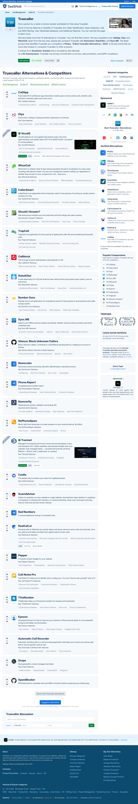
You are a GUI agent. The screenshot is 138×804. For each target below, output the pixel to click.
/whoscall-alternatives (13, 163)
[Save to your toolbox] (10, 29)
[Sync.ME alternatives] (13, 320)
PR (14, 383)
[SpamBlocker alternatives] (13, 680)
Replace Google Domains (114, 777)
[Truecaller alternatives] (10, 22)
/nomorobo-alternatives (14, 360)
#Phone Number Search (39, 84)
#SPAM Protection (58, 84)
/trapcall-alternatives (12, 228)
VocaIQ (117, 387)
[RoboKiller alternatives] (13, 276)
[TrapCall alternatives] (13, 231)
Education (124, 792)
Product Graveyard (111, 770)
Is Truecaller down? (118, 369)
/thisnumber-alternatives (14, 595)
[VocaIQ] (13, 134)
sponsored (124, 740)
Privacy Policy (17, 798)
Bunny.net (48, 798)
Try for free (22, 156)
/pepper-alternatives (12, 553)
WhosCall (22, 41)
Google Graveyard (111, 773)
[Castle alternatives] (13, 475)
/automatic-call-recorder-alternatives (19, 636)
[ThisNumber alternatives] (13, 598)
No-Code (9, 789)
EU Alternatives (110, 780)
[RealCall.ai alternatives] (13, 526)
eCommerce (55, 792)
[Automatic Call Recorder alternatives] (13, 639)
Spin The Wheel (72, 798)
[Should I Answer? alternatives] (13, 212)
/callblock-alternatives (13, 254)
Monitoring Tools (103, 792)
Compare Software (77, 759)
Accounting (44, 792)
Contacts (23, 773)
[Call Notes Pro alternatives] (13, 575)
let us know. (128, 357)
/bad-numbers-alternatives (15, 509)
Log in (8, 725)
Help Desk (12, 792)
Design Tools (35, 789)
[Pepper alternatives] (13, 556)
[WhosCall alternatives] (13, 166)
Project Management (86, 792)
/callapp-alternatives (12, 90)
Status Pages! (75, 766)
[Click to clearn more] (69, 739)
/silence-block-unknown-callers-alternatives (22, 339)
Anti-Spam (107, 77)
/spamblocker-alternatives (15, 677)
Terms (27, 798)
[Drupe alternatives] (13, 661)
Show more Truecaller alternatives (50, 694)
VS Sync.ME (111, 278)
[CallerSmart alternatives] (13, 190)
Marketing (34, 792)
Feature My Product (109, 6)
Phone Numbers (128, 85)
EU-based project (31, 54)
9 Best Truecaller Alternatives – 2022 (90, 44)
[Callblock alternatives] (13, 257)
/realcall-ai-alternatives (13, 523)
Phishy (67, 44)
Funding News (75, 770)
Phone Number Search (111, 85)
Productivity (23, 792)
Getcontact (89, 41)
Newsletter (74, 777)
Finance (115, 792)
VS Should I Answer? (114, 299)
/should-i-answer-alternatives (16, 209)
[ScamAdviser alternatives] (13, 494)
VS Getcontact (112, 268)
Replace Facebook (111, 759)
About (39, 773)
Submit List (74, 773)
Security (130, 89)
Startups (29, 1)
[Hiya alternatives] (13, 115)
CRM (114, 77)
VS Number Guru (113, 306)
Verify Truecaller (117, 60)
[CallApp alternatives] (13, 93)
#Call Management (10, 84)
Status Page (49, 60)
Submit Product (127, 6)
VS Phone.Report (113, 302)
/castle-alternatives (12, 472)
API (45, 773)
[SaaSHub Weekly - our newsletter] (73, 6)
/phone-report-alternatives (15, 380)
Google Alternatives (111, 763)
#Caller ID (24, 84)
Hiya (123, 38)
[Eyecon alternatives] (13, 617)
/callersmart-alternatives (14, 187)
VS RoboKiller (111, 275)
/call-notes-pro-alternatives (15, 572)
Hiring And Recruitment (123, 81)
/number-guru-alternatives (14, 295)
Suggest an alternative (50, 702)
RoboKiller (100, 41)
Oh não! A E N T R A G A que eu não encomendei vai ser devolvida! (115, 337)
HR (63, 792)
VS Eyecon (110, 289)
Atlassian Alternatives (112, 766)
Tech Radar (108, 756)
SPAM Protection (119, 89)
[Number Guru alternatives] (13, 298)
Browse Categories (77, 756)
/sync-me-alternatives (13, 317)
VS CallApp (110, 264)
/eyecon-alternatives (12, 614)
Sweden (46, 51)
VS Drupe (110, 285)
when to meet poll (95, 798)
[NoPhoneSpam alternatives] (13, 421)
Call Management (125, 77)
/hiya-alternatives (11, 112)
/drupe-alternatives (12, 658)
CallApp (116, 38)
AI (3, 789)
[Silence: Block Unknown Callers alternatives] (13, 342)
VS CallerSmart (112, 292)
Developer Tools (21, 789)
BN (14, 513)
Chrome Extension (77, 763)
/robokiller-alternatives (13, 273)
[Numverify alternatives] (13, 402)
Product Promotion (10, 773)
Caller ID (109, 81)
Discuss (32, 773)
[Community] (76, 6)
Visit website (23, 60)
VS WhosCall (111, 282)
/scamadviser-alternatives (14, 491)
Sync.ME (114, 41)
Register (126, 1)
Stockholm (37, 51)
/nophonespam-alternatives (15, 418)
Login (133, 1)
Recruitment (106, 89)
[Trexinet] (13, 441)
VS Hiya (109, 271)
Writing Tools (71, 792)
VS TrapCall (111, 296)
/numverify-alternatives (13, 399)
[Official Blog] (58, 60)
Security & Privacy (117, 93)
